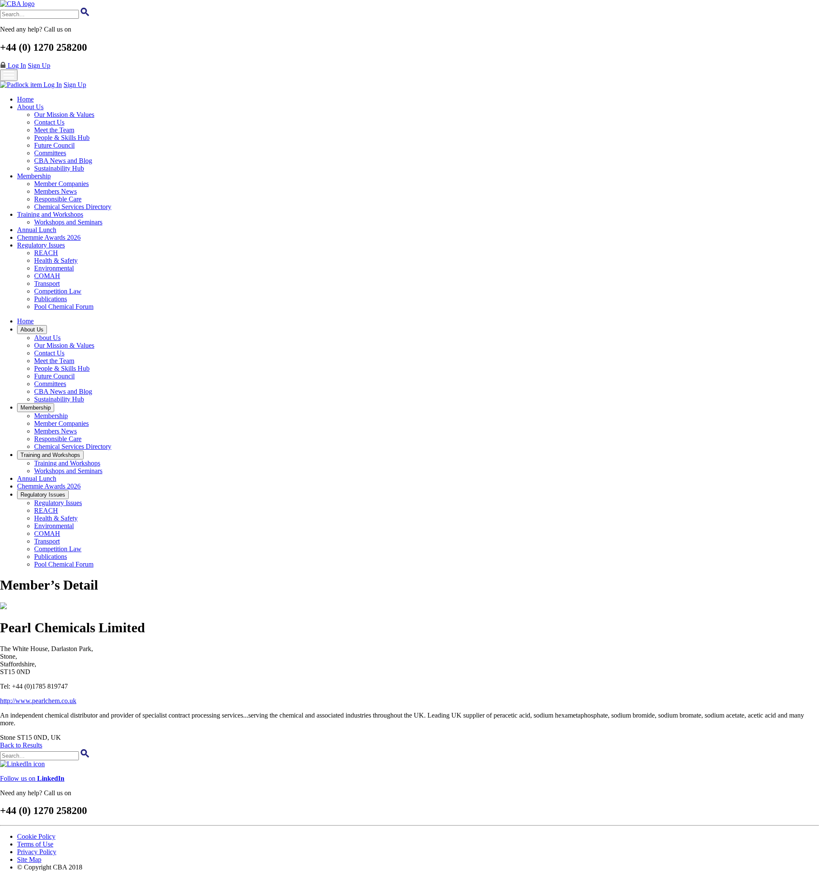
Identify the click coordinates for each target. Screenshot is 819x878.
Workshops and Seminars (68, 222)
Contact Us (49, 122)
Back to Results (21, 745)
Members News (55, 191)
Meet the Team (54, 130)
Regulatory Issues (41, 245)
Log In (16, 65)
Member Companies (61, 183)
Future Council (54, 145)
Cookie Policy (36, 836)
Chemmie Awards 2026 (49, 237)
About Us (30, 106)
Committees (50, 153)
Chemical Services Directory (72, 206)
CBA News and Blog (63, 160)
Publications (50, 298)
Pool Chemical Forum (63, 306)
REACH (46, 252)
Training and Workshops (50, 214)
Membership (34, 176)
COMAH (47, 275)
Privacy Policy (36, 851)
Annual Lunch (36, 229)
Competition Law (57, 291)
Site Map (29, 859)
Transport (47, 283)
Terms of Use (35, 844)
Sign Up (39, 65)
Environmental (54, 268)
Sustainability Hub (59, 168)
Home (25, 99)
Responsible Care (57, 199)
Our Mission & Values (64, 114)
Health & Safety (56, 260)
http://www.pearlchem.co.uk (38, 700)
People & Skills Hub (62, 137)
